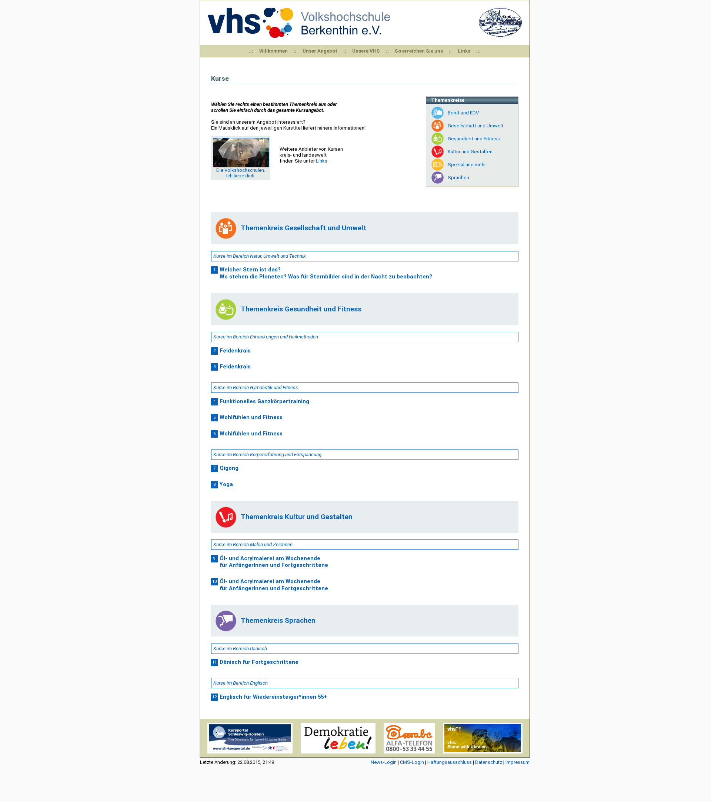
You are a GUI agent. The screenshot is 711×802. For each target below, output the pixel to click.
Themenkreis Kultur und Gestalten (297, 517)
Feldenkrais (235, 350)
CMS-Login (412, 762)
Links (464, 51)
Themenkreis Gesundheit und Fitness (301, 309)
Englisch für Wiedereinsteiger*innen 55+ (273, 697)
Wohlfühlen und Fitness (251, 417)
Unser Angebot (320, 51)
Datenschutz (488, 762)
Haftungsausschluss (449, 762)
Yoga (226, 484)
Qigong (229, 468)
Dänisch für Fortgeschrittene (259, 662)
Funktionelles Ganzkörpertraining (264, 401)
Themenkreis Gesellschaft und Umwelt (303, 228)
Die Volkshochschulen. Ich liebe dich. (240, 172)
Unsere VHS (366, 51)
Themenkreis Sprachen (278, 620)
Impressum (517, 762)
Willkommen (273, 51)
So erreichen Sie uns (419, 51)
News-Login (384, 762)
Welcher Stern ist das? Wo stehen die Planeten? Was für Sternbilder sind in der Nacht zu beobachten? (326, 273)
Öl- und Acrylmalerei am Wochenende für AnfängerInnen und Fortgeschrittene (274, 562)
